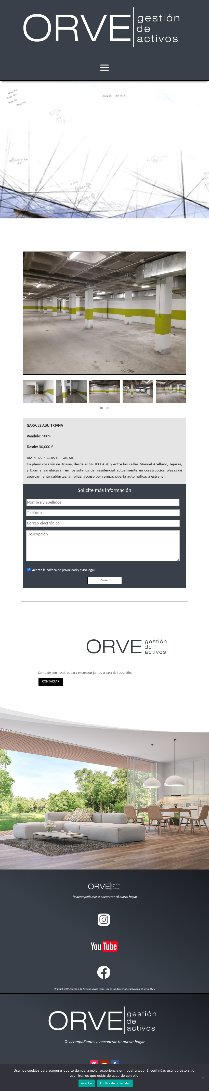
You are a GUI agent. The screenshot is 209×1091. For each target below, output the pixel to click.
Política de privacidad (115, 1083)
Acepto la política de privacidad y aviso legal (63, 570)
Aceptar (86, 1083)
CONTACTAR (50, 681)
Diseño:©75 (147, 989)
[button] (101, 408)
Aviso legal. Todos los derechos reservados (116, 989)
